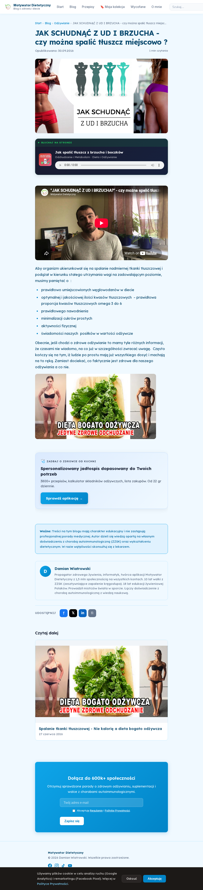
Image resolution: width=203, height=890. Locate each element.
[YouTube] (70, 866)
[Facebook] (50, 866)
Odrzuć (131, 878)
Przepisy (88, 7)
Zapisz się (71, 821)
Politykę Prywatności (117, 810)
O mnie (156, 7)
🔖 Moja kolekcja (112, 7)
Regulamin (96, 810)
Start (60, 7)
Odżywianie (61, 23)
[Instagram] (57, 866)
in (82, 613)
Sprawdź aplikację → (64, 498)
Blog (73, 7)
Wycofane (138, 7)
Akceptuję (155, 878)
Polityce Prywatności (52, 884)
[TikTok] (63, 866)
